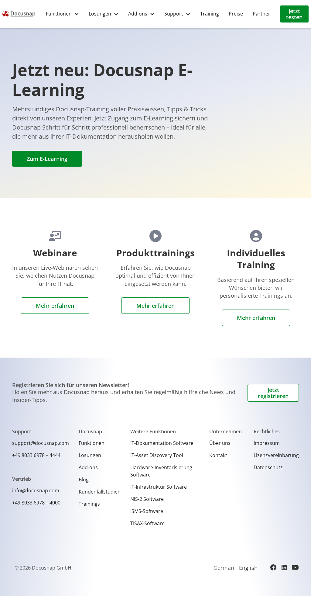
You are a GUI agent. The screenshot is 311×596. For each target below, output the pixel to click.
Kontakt (218, 455)
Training (209, 13)
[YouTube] (295, 567)
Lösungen (90, 455)
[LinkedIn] (284, 567)
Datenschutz (268, 467)
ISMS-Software (146, 511)
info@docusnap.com (35, 490)
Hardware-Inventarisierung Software (161, 471)
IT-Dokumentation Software (161, 443)
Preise (236, 13)
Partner (261, 13)
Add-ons (88, 467)
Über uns (220, 443)
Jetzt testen (294, 14)
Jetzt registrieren (273, 393)
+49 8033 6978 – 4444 (36, 455)
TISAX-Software (147, 523)
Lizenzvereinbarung (276, 455)
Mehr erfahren (55, 305)
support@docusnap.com (40, 443)
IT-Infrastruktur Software (158, 486)
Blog (84, 479)
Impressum (267, 443)
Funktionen (91, 443)
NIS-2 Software (147, 499)
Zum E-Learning (47, 158)
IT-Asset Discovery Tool (156, 455)
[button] (62, 14)
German (224, 567)
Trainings (89, 504)
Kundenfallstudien (100, 491)
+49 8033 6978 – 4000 (36, 502)
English (248, 567)
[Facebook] (273, 567)
